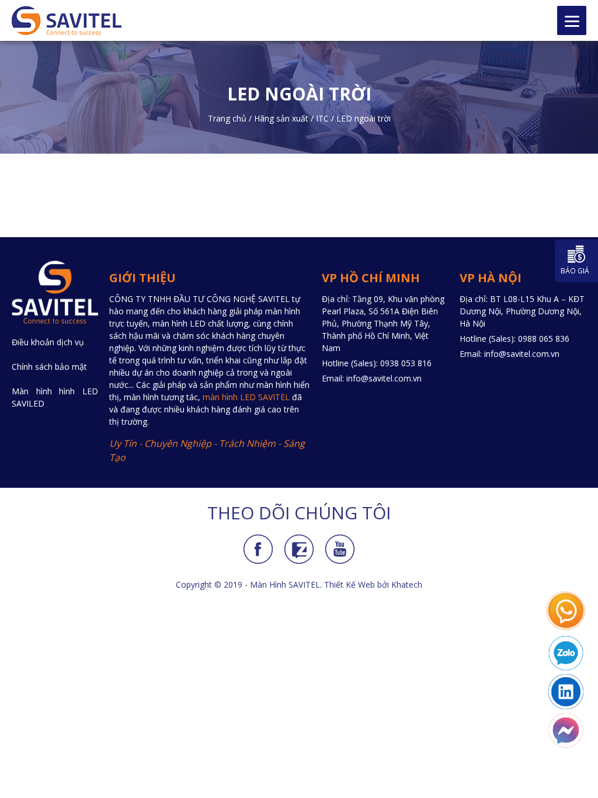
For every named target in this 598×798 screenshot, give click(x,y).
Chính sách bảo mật (49, 366)
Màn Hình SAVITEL (285, 584)
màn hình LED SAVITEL (246, 397)
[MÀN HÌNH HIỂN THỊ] (77, 20)
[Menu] (571, 20)
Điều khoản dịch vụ (48, 342)
